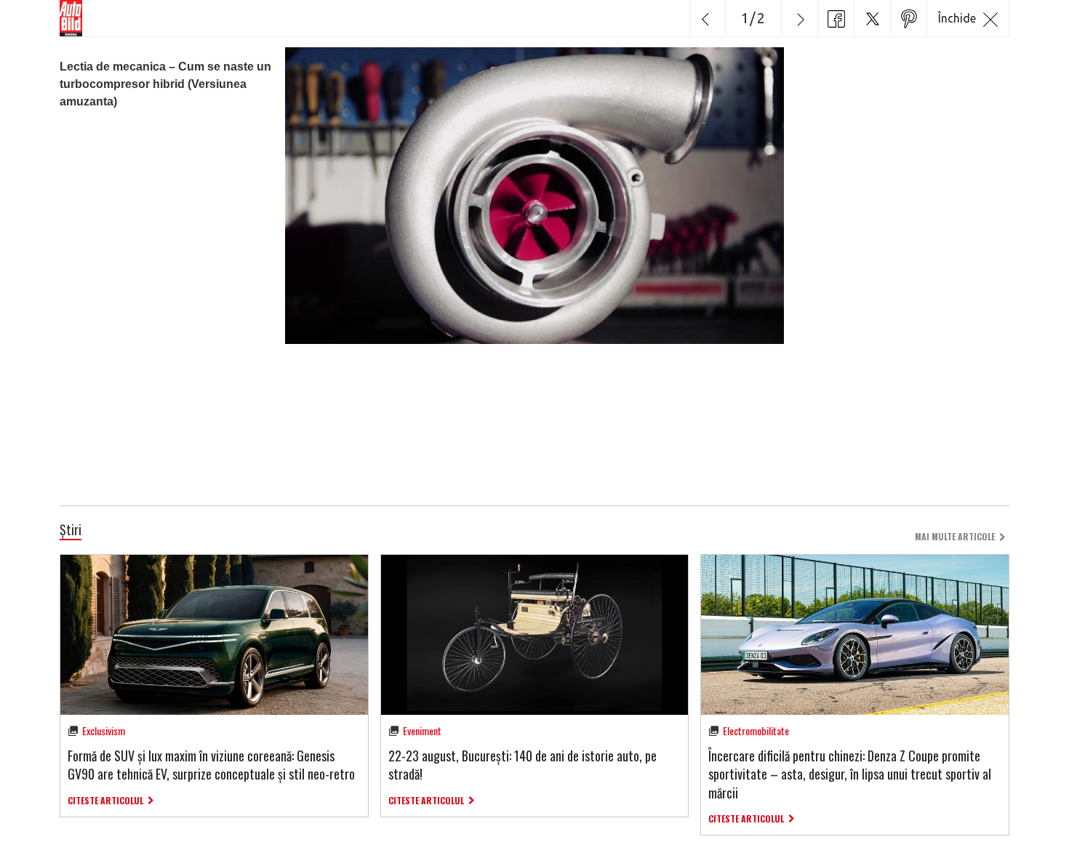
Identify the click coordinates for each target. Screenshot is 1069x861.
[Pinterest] (908, 18)
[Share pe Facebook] (835, 18)
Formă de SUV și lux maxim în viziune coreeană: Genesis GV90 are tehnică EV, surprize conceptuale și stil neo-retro (211, 764)
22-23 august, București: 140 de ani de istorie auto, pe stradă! (522, 764)
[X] (872, 18)
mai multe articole (955, 536)
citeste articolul (105, 800)
